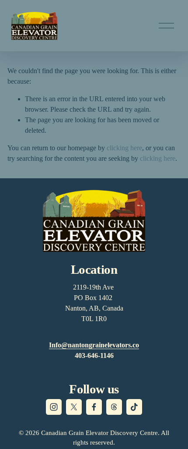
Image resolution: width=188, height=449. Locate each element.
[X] (74, 407)
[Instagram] (54, 407)
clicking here (124, 148)
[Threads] (114, 407)
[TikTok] (134, 407)
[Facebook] (94, 407)
